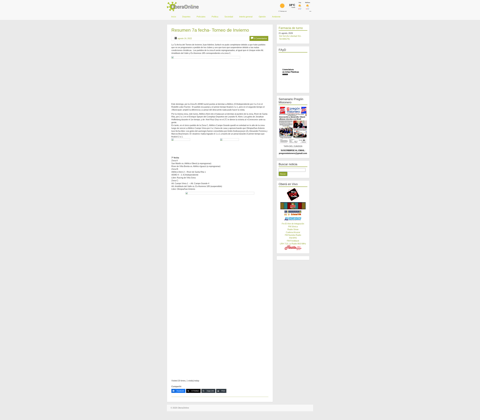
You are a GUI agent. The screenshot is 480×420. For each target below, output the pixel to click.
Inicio (173, 17)
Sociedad (228, 17)
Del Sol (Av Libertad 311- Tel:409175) (290, 37)
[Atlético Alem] (195, 145)
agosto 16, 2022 (185, 38)
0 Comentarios (260, 38)
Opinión (262, 17)
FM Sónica (293, 227)
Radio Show (293, 229)
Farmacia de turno (291, 28)
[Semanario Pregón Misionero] (293, 125)
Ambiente (276, 17)
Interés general (245, 17)
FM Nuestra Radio (293, 235)
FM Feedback (293, 241)
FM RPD (293, 238)
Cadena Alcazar (293, 232)
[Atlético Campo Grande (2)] (244, 145)
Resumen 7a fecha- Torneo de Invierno (210, 30)
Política (215, 17)
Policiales (201, 17)
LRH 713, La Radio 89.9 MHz (293, 244)
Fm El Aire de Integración (293, 224)
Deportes (186, 17)
